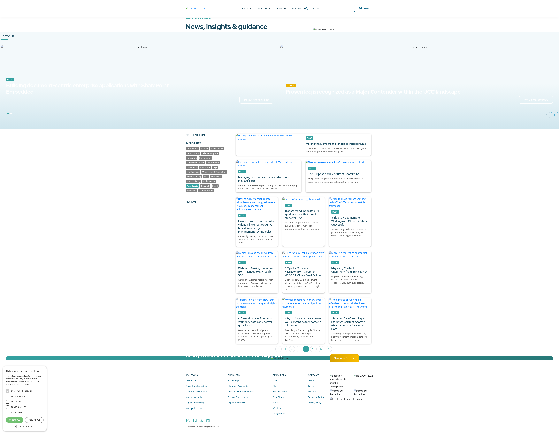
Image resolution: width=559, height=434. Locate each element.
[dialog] (25, 398)
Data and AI (191, 380)
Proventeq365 (234, 380)
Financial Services (195, 162)
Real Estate (192, 186)
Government (213, 162)
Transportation (206, 190)
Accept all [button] (14, 420)
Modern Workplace (195, 397)
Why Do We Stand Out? (535, 99)
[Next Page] (329, 349)
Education (192, 158)
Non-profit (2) (193, 181)
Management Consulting (214, 172)
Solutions (262, 8)
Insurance (205, 167)
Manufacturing (194, 176)
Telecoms (191, 190)
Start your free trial (344, 358)
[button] (25, 426)
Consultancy (193, 153)
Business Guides (281, 391)
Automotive (192, 148)
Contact (311, 380)
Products (243, 8)
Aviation (204, 148)
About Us (312, 391)
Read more (26, 384)
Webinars (277, 408)
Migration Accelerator (238, 386)
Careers (312, 386)
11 (314, 349)
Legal (215, 167)
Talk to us (364, 8)
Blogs (275, 386)
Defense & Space (209, 153)
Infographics (279, 413)
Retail (215, 186)
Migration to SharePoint (197, 391)
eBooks (276, 402)
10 (306, 349)
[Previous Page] (278, 349)
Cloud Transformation (196, 386)
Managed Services (194, 408)
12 (322, 349)
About (279, 8)
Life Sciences (193, 172)
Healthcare (192, 167)
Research (205, 186)
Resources (297, 8)
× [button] (43, 369)
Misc (206, 176)
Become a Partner (316, 397)
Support (316, 8)
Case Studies (279, 397)
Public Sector (208, 181)
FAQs (275, 380)
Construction (217, 148)
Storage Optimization (238, 397)
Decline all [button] (34, 420)
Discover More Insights (256, 99)
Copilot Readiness (236, 402)
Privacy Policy (314, 402)
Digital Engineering (195, 402)
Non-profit (216, 176)
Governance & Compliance (241, 391)
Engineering (205, 158)
